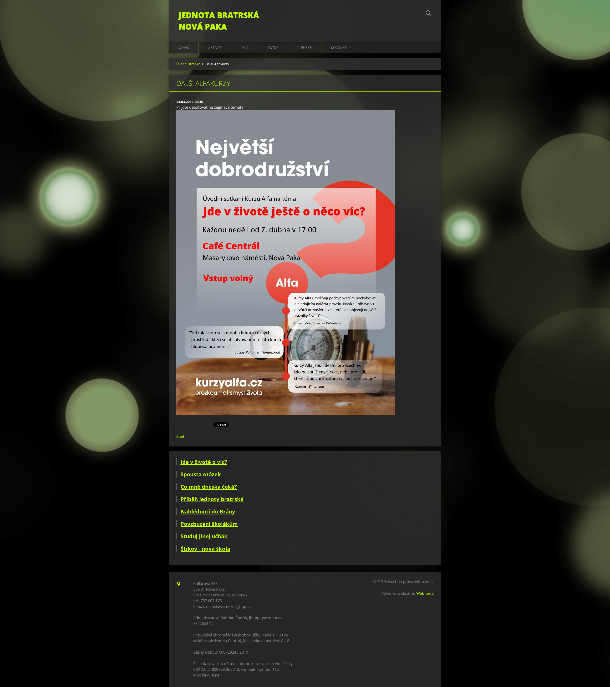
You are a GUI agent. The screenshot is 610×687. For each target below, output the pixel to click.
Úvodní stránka (188, 64)
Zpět (180, 436)
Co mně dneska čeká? (209, 486)
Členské (304, 47)
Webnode (425, 593)
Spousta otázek (201, 474)
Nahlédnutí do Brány (208, 511)
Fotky (273, 47)
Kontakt (338, 47)
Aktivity (215, 47)
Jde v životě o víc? (204, 461)
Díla (245, 47)
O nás (184, 47)
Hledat (428, 14)
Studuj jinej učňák (204, 536)
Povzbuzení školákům (209, 523)
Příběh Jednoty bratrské (212, 498)
